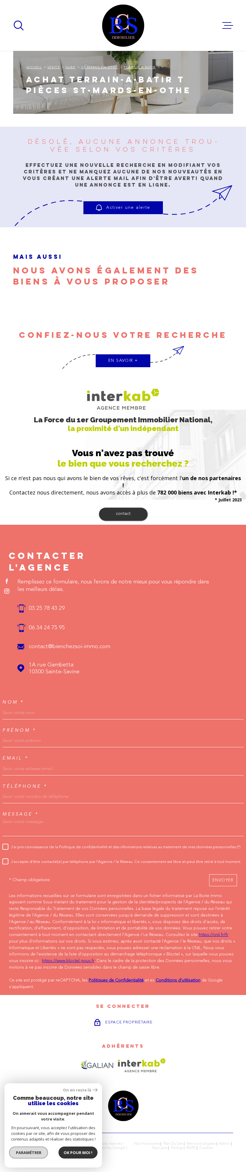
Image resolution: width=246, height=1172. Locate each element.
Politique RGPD (183, 1148)
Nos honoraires (147, 1144)
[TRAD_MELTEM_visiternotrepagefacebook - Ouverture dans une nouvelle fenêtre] (6, 581)
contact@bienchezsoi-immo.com (69, 647)
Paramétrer (28, 1152)
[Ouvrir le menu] (227, 25)
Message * (20, 814)
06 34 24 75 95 (47, 628)
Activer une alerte (128, 207)
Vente (53, 67)
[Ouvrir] (18, 25)
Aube (70, 67)
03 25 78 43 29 (47, 608)
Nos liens (159, 1148)
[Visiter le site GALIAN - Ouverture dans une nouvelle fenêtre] (97, 1065)
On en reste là (77, 1090)
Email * (15, 758)
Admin (224, 1144)
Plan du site (173, 1144)
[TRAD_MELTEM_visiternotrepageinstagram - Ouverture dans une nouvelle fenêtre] (6, 591)
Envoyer (223, 880)
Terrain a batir (139, 67)
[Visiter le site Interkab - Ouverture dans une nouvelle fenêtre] (142, 1065)
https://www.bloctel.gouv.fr (68, 961)
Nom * (13, 702)
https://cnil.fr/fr (213, 935)
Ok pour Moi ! (78, 1152)
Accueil (34, 67)
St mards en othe (99, 67)
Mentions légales (201, 1144)
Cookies (206, 1148)
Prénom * (19, 730)
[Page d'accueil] (123, 25)
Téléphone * (24, 786)
